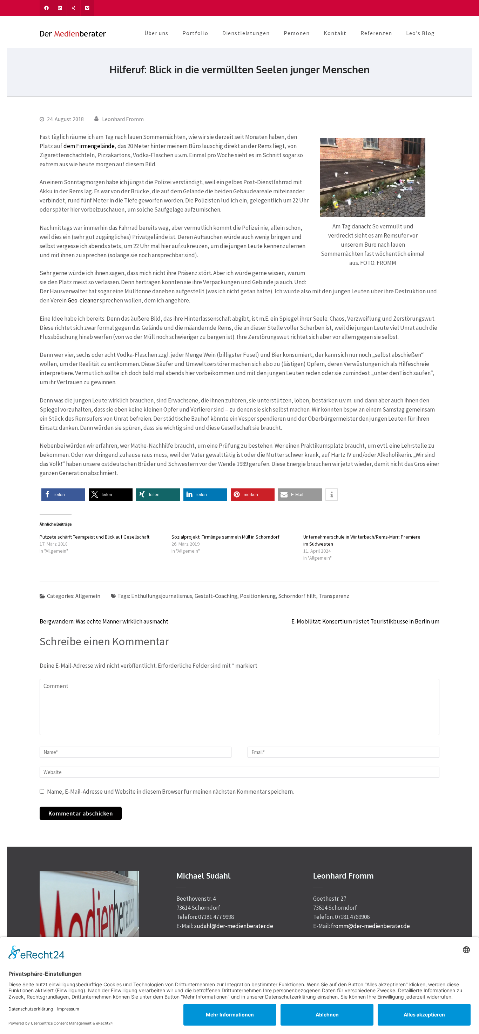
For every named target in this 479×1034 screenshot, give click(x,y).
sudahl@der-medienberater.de (233, 926)
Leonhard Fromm (123, 118)
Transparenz (334, 595)
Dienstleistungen (246, 32)
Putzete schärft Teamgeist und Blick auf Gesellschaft (94, 537)
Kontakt (335, 32)
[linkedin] (60, 8)
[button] (63, 494)
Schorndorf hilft (297, 595)
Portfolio (195, 32)
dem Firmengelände (89, 146)
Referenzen (376, 32)
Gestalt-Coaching (216, 595)
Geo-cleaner (83, 300)
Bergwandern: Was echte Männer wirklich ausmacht (104, 621)
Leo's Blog (420, 32)
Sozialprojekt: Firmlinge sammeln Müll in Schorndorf (225, 537)
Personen (297, 32)
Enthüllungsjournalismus (161, 595)
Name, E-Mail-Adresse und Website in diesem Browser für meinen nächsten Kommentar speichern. (170, 791)
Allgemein (87, 595)
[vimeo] (87, 8)
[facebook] (46, 8)
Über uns (156, 32)
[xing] (73, 8)
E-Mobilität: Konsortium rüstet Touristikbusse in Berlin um (365, 621)
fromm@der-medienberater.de (370, 926)
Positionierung (258, 595)
